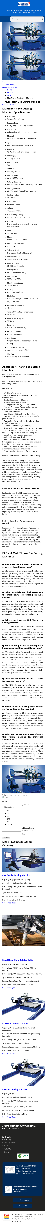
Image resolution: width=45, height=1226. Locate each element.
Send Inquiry (10, 84)
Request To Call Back (10, 87)
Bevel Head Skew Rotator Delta (17, 960)
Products (10, 92)
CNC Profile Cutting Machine (16, 875)
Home (9, 90)
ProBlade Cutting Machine (15, 1023)
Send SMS (24, 1206)
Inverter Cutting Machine (14, 1089)
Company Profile (9, 1143)
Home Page (7, 1140)
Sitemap (6, 1152)
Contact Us (7, 1149)
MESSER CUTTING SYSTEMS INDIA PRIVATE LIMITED (24, 11)
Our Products (8, 1146)
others (9, 95)
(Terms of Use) (28, 1217)
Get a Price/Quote (9, 104)
